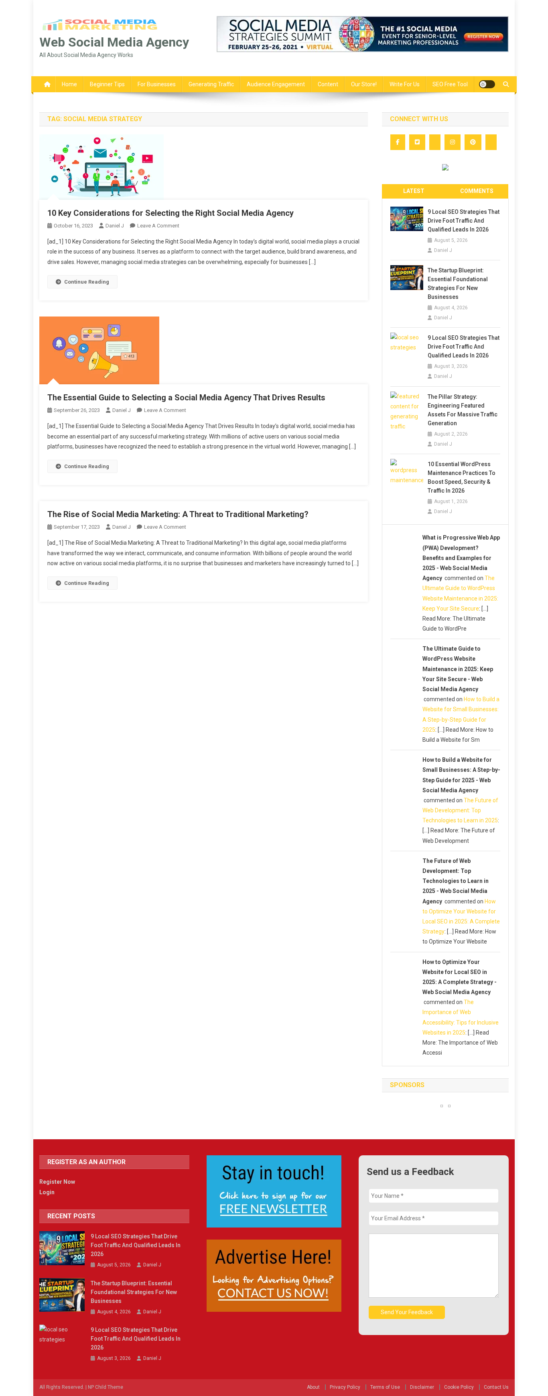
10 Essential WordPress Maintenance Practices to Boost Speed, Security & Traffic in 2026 (461, 477)
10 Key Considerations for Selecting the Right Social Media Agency (170, 213)
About (313, 1387)
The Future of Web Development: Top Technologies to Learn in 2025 (460, 810)
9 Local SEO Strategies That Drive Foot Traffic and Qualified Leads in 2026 (463, 221)
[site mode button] (487, 84)
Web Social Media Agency (114, 42)
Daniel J (115, 226)
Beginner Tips (107, 84)
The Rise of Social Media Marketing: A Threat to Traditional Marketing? (178, 514)
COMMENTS (476, 191)
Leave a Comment (158, 226)
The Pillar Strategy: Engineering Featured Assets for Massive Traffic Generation (462, 410)
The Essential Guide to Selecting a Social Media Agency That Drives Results (186, 397)
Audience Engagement (276, 84)
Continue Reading (86, 282)
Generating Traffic (211, 84)
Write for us (405, 84)
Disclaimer (422, 1387)
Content (328, 84)
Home (69, 84)
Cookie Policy (459, 1387)
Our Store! (364, 84)
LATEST (413, 191)
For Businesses (157, 84)
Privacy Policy (345, 1387)
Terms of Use (385, 1387)
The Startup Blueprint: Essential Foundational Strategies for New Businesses (458, 283)
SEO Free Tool (450, 84)
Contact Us (496, 1387)
